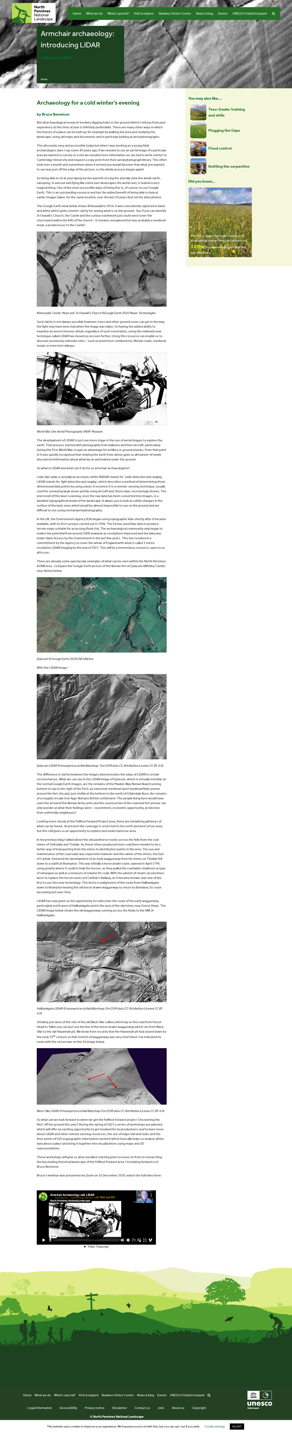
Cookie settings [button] (215, 1426)
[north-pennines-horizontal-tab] (34, 4)
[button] (273, 13)
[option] (220, 222)
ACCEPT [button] (237, 1426)
